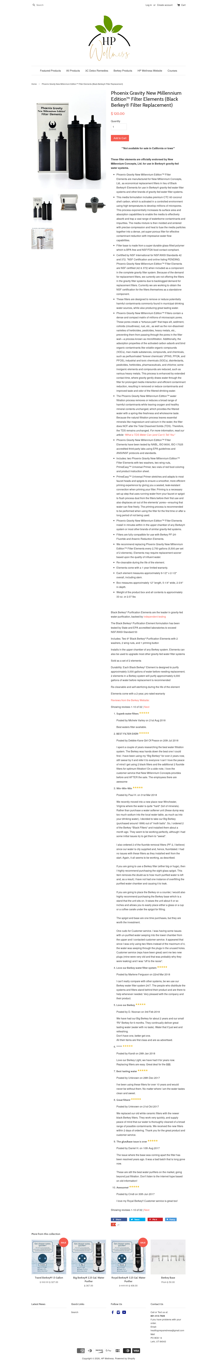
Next (146, 707)
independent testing (155, 616)
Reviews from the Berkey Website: (130, 700)
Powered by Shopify (125, 1358)
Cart (183, 4)
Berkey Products (123, 70)
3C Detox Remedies (96, 70)
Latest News (38, 1304)
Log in (149, 4)
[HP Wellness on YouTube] (124, 1312)
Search (74, 1312)
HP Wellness (107, 1358)
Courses (172, 70)
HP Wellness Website (150, 70)
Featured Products (50, 70)
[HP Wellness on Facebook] (112, 1312)
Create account (165, 4)
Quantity (115, 121)
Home (34, 84)
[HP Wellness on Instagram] (118, 1312)
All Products (73, 70)
